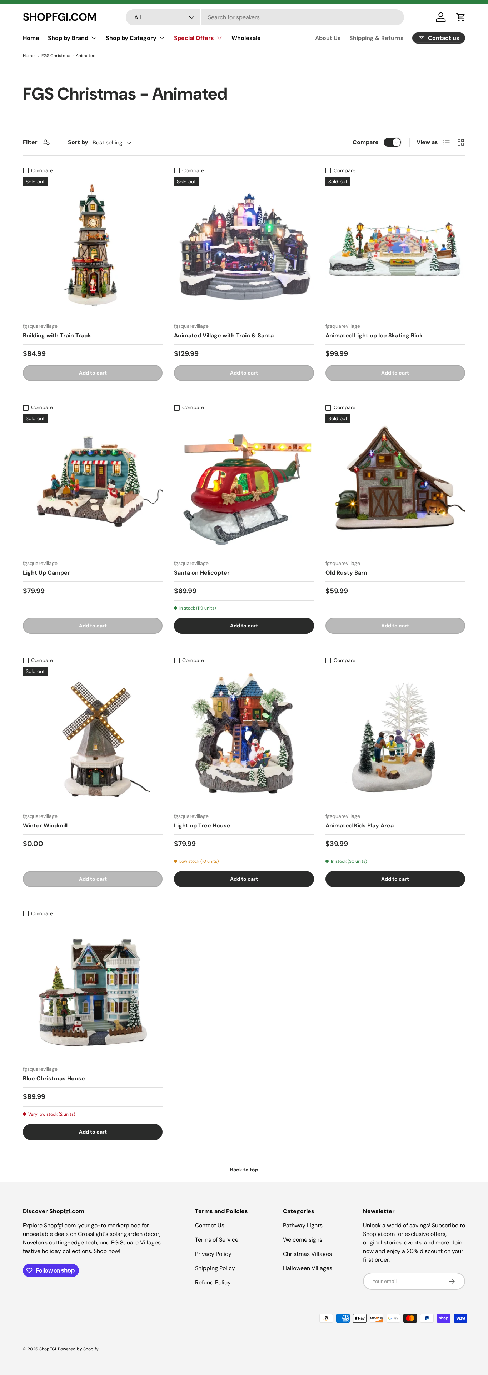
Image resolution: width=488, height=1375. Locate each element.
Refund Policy (213, 1282)
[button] (461, 17)
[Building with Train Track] (93, 247)
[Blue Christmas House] (93, 990)
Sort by (78, 142)
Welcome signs (302, 1239)
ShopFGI (47, 1349)
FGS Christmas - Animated (68, 56)
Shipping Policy (215, 1268)
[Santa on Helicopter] (244, 484)
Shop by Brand (68, 38)
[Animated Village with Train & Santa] (244, 247)
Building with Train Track (57, 335)
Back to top (244, 1169)
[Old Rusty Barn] (395, 484)
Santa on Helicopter (202, 572)
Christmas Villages (307, 1254)
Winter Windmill (45, 825)
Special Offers (194, 38)
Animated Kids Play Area (359, 825)
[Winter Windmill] (93, 736)
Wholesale (246, 38)
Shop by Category (131, 38)
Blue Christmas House (54, 1078)
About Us (328, 38)
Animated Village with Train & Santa (224, 335)
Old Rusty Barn (346, 572)
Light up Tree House (202, 825)
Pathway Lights (303, 1225)
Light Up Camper (46, 572)
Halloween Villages (307, 1268)
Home (31, 38)
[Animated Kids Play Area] (395, 736)
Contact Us (209, 1225)
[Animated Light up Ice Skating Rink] (395, 247)
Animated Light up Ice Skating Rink (374, 335)
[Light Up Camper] (93, 484)
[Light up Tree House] (244, 736)
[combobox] (265, 17)
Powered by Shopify (78, 1349)
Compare (366, 142)
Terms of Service (216, 1239)
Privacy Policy (213, 1254)
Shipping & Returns (376, 38)
